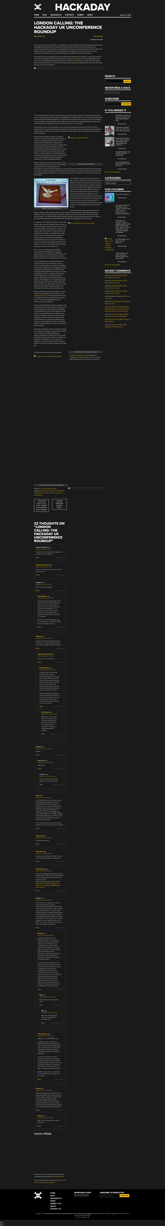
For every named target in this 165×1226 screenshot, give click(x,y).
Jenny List (41, 36)
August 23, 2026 (125, 15)
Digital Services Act (117, 1213)
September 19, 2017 (96, 39)
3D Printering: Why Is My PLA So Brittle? (123, 241)
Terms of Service (106, 1213)
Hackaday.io (56, 15)
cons (41, 488)
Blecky (40, 933)
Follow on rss (115, 92)
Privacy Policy (97, 1213)
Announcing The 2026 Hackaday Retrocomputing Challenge (122, 255)
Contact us (118, 92)
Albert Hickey (40, 869)
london (46, 493)
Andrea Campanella (42, 565)
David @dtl (39, 836)
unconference (38, 495)
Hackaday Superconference (79, 355)
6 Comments (121, 217)
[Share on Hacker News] (40, 39)
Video (53, 1201)
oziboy (107, 307)
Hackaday (82, 7)
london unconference (56, 493)
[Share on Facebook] (35, 39)
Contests (69, 15)
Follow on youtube (112, 92)
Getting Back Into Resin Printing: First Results (123, 164)
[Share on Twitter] (37, 39)
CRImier (38, 636)
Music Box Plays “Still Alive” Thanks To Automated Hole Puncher (41, 505)
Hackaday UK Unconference (48, 491)
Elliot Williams (42, 596)
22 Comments (98, 36)
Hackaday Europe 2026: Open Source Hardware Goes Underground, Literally (123, 141)
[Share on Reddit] (42, 39)
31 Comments (121, 159)
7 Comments (121, 148)
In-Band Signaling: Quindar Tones (59, 504)
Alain (37, 795)
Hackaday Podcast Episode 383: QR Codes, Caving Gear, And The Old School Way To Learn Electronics (123, 209)
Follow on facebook (106, 92)
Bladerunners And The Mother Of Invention (123, 153)
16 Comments (121, 198)
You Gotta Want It (123, 194)
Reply (37, 557)
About (90, 15)
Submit (80, 15)
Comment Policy (58, 1176)
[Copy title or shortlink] (45, 39)
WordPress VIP (86, 1217)
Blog (44, 15)
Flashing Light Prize (40, 295)
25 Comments (122, 169)
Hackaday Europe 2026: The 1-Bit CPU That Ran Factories (123, 129)
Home (36, 15)
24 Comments (122, 134)
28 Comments (122, 246)
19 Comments (121, 124)
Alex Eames (45, 712)
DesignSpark (78, 59)
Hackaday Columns (50, 488)
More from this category (112, 172)
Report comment (60, 557)
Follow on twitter (109, 92)
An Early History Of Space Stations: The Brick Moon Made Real (123, 118)
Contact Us (55, 1209)
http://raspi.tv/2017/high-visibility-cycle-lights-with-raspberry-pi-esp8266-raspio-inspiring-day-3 (48, 885)
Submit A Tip (55, 1204)
